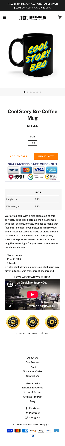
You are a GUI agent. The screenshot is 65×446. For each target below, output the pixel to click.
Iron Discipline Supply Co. (37, 424)
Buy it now (46, 156)
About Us (32, 357)
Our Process (32, 362)
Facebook (34, 408)
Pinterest (34, 412)
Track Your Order (32, 371)
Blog (32, 401)
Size (32, 136)
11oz (32, 143)
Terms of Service (32, 391)
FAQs (33, 366)
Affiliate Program (32, 396)
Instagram (34, 417)
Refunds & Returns (32, 387)
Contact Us (32, 375)
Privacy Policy (32, 382)
